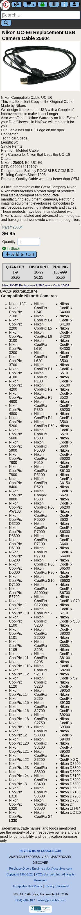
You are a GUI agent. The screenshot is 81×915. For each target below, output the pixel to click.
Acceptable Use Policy (27, 886)
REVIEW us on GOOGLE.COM (40, 851)
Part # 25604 (12, 227)
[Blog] (16, 4)
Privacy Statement (57, 886)
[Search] (6, 22)
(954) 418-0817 (25, 900)
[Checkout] (42, 4)
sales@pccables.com (51, 900)
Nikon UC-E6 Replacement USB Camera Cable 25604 (35, 285)
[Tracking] (54, 4)
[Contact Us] (64, 4)
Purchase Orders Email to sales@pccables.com (40, 868)
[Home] (5, 5)
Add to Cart (22, 254)
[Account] (74, 4)
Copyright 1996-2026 (20, 874)
